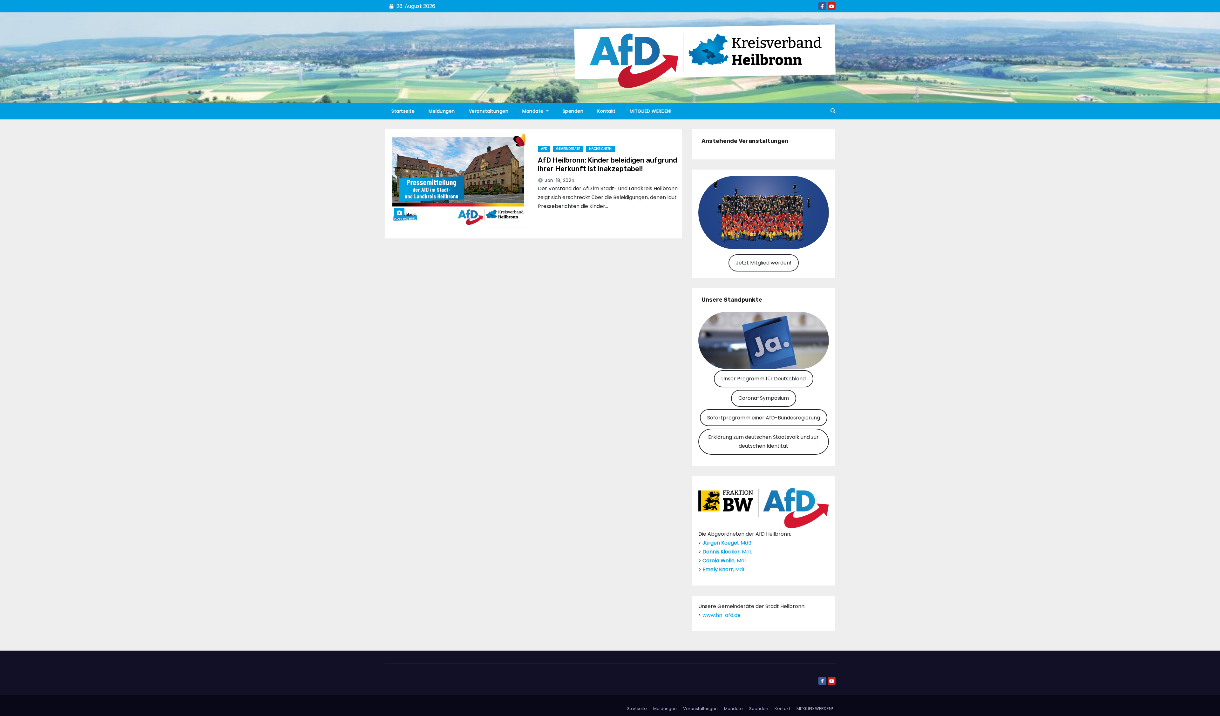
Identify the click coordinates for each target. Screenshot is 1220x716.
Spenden (573, 111)
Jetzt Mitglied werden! (763, 262)
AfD (544, 148)
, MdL (727, 551)
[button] (833, 111)
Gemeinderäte (568, 148)
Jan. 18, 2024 (560, 180)
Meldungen (442, 111)
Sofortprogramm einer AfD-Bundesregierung (763, 417)
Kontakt (606, 111)
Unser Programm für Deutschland (763, 378)
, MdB (726, 542)
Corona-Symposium (763, 398)
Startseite (403, 111)
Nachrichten (600, 148)
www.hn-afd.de (721, 615)
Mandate (533, 111)
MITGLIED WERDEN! (651, 111)
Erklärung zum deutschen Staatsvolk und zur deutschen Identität (763, 441)
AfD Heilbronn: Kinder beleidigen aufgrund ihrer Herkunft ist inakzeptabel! (607, 164)
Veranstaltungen (489, 111)
